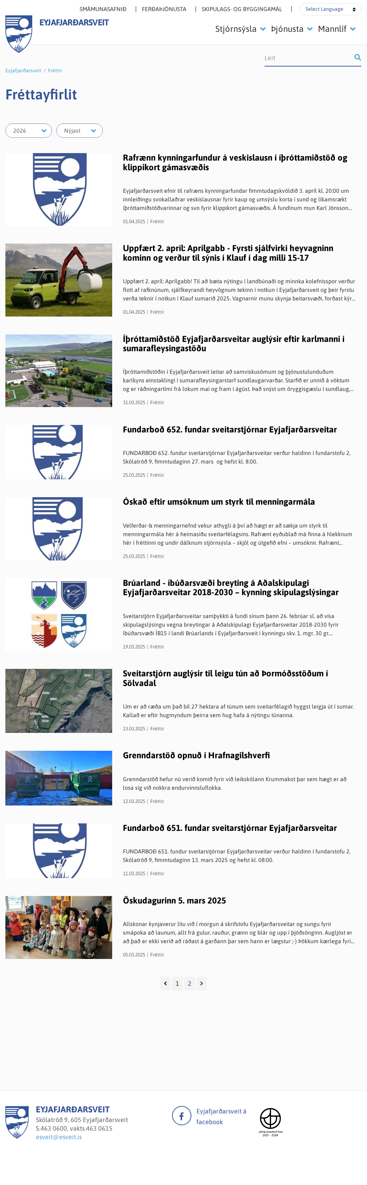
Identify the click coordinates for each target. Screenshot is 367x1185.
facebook (181, 1115)
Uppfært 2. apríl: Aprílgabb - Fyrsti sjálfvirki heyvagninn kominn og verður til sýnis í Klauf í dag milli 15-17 (228, 252)
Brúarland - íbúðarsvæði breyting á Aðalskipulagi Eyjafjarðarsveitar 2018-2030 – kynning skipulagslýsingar (231, 587)
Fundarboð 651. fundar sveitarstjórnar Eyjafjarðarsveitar (230, 828)
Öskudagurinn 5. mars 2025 (174, 900)
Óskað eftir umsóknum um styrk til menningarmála (219, 501)
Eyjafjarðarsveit (23, 70)
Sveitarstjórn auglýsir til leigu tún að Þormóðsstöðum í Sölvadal (225, 678)
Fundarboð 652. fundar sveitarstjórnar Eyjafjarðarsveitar (230, 429)
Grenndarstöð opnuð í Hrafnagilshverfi (196, 755)
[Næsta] (201, 983)
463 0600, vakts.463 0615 (76, 1128)
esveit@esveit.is (59, 1137)
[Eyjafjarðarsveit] (17, 1136)
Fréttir (55, 70)
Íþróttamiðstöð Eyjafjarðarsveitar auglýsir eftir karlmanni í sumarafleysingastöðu (233, 343)
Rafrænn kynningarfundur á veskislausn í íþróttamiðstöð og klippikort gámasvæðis (235, 162)
